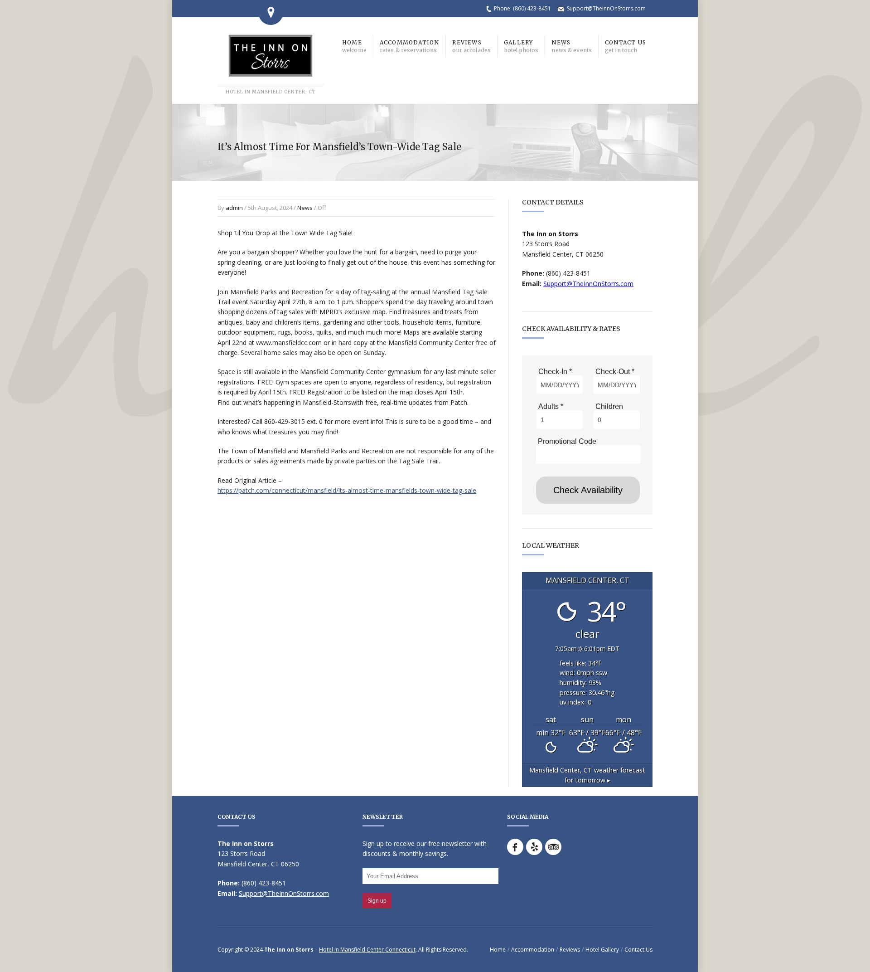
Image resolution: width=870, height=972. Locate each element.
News (305, 208)
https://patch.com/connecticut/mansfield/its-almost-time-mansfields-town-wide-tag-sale (347, 490)
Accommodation (532, 949)
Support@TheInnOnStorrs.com (606, 8)
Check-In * (554, 371)
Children (608, 406)
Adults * (549, 406)
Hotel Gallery (602, 949)
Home (498, 949)
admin (234, 208)
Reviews (570, 949)
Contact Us (638, 949)
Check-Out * (614, 371)
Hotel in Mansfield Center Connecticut (367, 949)
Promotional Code (566, 441)
